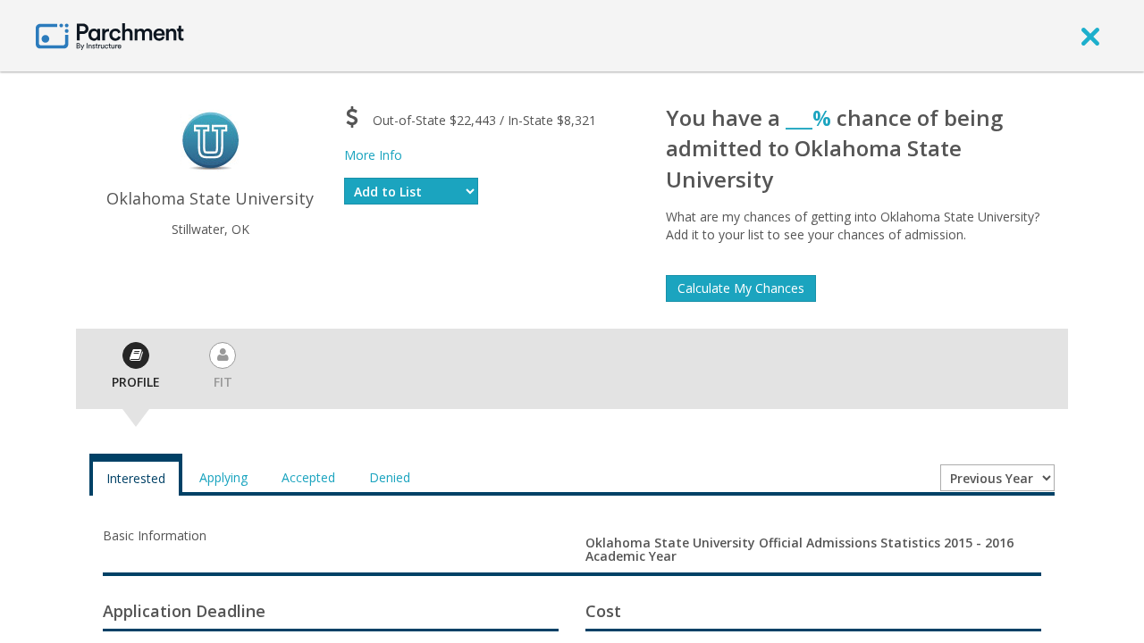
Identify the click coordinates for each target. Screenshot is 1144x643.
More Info (373, 154)
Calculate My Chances (740, 288)
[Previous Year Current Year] (997, 477)
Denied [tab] (389, 477)
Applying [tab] (223, 477)
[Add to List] (411, 191)
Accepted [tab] (308, 477)
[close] (1090, 35)
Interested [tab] (135, 478)
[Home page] (110, 35)
